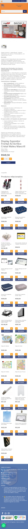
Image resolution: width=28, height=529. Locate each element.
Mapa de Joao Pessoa (20, 371)
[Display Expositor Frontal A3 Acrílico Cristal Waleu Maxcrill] (14, 30)
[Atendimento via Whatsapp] (3, 525)
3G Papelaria (4, 481)
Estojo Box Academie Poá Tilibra (6, 295)
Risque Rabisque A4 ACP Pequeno (6, 269)
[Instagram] (8, 513)
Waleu (6, 149)
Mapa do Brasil (18, 346)
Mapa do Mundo (5, 346)
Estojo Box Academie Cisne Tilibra (6, 218)
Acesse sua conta (16, 1)
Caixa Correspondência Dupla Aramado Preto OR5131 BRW (6, 321)
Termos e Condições (6, 482)
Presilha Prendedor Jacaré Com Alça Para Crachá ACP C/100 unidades (6, 244)
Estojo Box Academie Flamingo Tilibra (20, 218)
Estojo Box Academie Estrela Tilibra (20, 295)
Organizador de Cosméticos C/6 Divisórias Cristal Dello (6, 192)
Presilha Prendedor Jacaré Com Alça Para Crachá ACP (6, 398)
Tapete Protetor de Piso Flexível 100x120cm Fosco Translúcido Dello (20, 192)
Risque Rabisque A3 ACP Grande (20, 269)
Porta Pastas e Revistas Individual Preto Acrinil (6, 449)
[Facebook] (2, 513)
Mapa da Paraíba (5, 371)
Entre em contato (5, 483)
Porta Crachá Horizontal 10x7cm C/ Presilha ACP (20, 424)
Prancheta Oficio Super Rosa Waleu (6, 424)
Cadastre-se (23, 1)
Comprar (8, 162)
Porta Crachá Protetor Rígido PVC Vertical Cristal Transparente (20, 398)
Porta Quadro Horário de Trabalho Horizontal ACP (21, 243)
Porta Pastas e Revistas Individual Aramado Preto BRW (20, 321)
